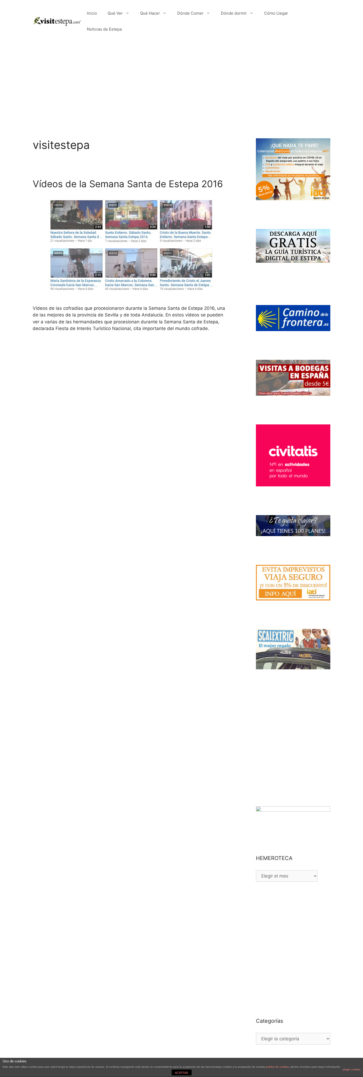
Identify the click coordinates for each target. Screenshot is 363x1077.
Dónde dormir (234, 13)
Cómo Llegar (276, 13)
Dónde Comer (190, 13)
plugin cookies (351, 1069)
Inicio (92, 13)
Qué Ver (115, 13)
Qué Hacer (150, 13)
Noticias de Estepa (104, 29)
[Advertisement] (181, 82)
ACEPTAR (181, 1072)
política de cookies (277, 1066)
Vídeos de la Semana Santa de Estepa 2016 (128, 183)
